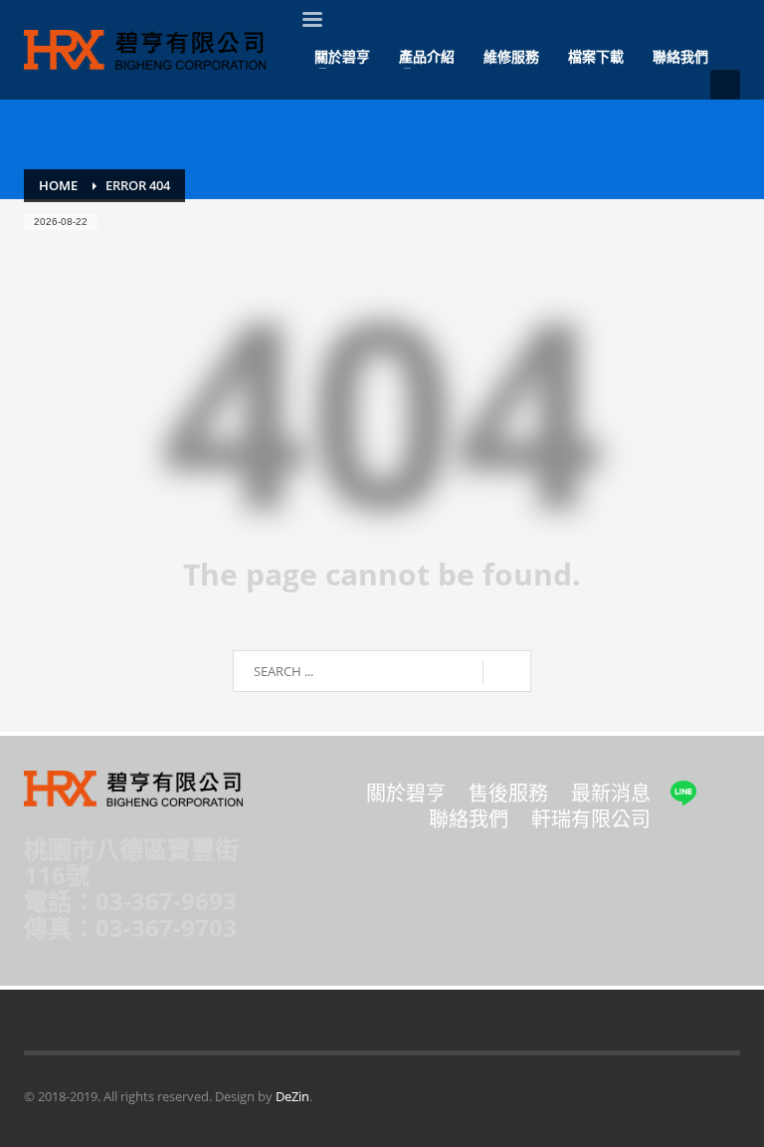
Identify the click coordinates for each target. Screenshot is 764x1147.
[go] (506, 672)
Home (58, 185)
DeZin (292, 1096)
